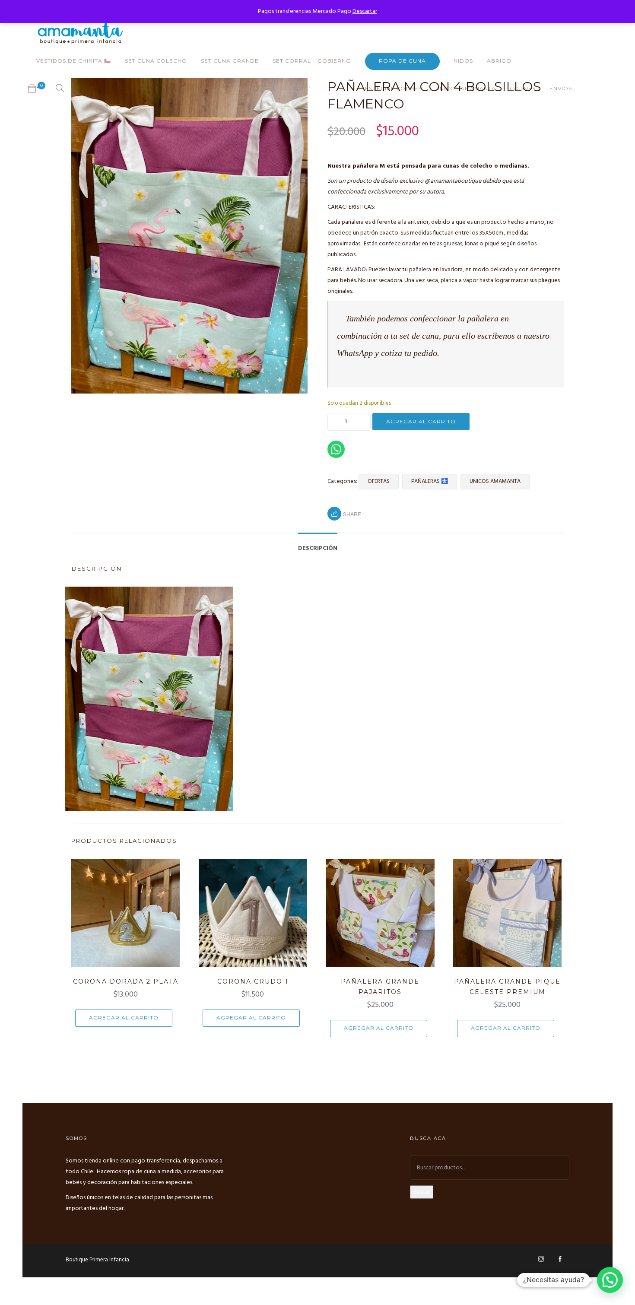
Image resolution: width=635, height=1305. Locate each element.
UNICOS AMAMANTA (495, 481)
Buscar (421, 1192)
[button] (610, 1280)
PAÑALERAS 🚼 (429, 481)
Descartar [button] (364, 11)
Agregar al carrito (421, 421)
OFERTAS (379, 481)
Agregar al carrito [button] (124, 1017)
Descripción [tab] (317, 548)
